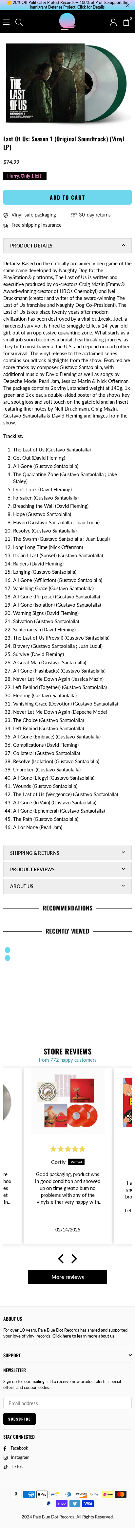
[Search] (19, 21)
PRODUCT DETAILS (31, 245)
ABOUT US (21, 886)
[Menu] (6, 21)
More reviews (67, 1277)
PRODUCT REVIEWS (32, 869)
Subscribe (19, 1419)
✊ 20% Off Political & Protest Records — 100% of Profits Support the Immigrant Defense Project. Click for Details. (67, 5)
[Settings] (113, 21)
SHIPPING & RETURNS (34, 853)
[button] (126, 21)
